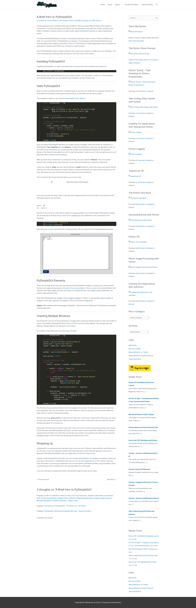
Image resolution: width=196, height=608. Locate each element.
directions (67, 323)
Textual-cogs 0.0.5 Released (139, 469)
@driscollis (133, 345)
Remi (66, 43)
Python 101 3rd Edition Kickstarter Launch (144, 536)
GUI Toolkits (63, 21)
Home (103, 5)
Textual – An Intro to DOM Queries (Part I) (144, 498)
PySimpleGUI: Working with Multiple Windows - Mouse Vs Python (67, 511)
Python (71, 21)
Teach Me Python (135, 359)
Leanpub (150, 91)
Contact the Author (131, 5)
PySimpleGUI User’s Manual (75, 98)
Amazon (131, 116)
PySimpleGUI (84, 31)
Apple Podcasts (134, 63)
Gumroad (141, 91)
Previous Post (43, 479)
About (110, 5)
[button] (157, 5)
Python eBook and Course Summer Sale (143, 427)
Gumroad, (141, 138)
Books (117, 5)
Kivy (93, 453)
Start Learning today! (136, 41)
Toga (87, 453)
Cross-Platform (52, 21)
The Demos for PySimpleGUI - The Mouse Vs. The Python (65, 506)
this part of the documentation (74, 288)
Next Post (111, 479)
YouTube (153, 60)
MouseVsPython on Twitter (138, 352)
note (95, 288)
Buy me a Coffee (135, 349)
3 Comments (41, 21)
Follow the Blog (147, 5)
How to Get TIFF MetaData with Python (143, 440)
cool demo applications (85, 461)
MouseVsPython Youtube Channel (141, 356)
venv (70, 78)
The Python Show (141, 60)
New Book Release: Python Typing (141, 414)
